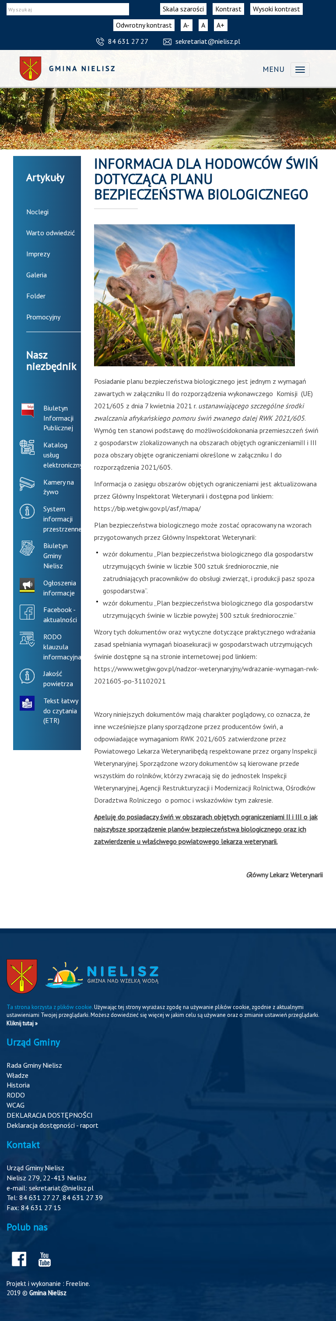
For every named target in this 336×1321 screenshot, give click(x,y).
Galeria (36, 274)
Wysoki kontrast (276, 8)
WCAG (15, 1105)
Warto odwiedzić (50, 232)
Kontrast (228, 8)
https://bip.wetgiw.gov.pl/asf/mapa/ (147, 508)
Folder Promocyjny (43, 306)
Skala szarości (183, 8)
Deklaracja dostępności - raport (52, 1125)
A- (187, 26)
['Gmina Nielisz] (67, 69)
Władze (17, 1075)
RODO (16, 1095)
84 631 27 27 (128, 41)
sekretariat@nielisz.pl (207, 41)
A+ (222, 26)
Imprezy (38, 253)
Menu (273, 69)
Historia (18, 1084)
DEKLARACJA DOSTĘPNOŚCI (50, 1115)
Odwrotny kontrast (144, 25)
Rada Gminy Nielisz (34, 1065)
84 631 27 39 (83, 1197)
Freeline (77, 1283)
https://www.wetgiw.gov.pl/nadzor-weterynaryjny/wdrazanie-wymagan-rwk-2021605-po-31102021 (206, 674)
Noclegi (37, 211)
